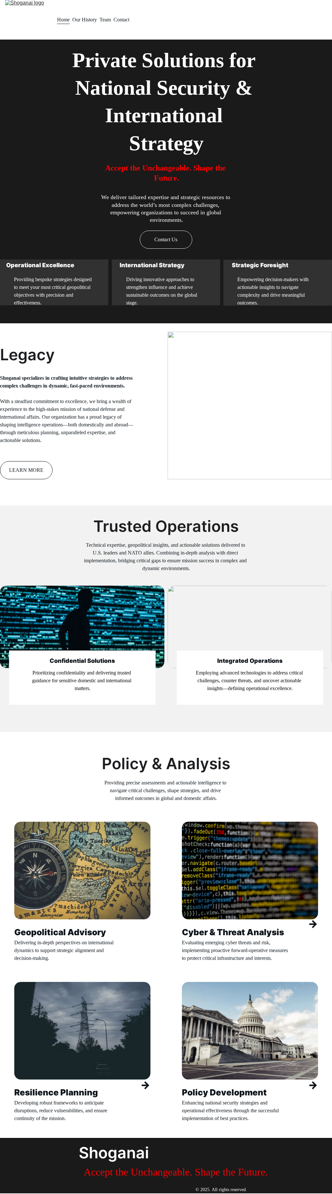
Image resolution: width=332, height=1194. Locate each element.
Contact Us (165, 239)
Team (105, 19)
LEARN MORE (26, 470)
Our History (84, 19)
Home (63, 19)
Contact (121, 19)
